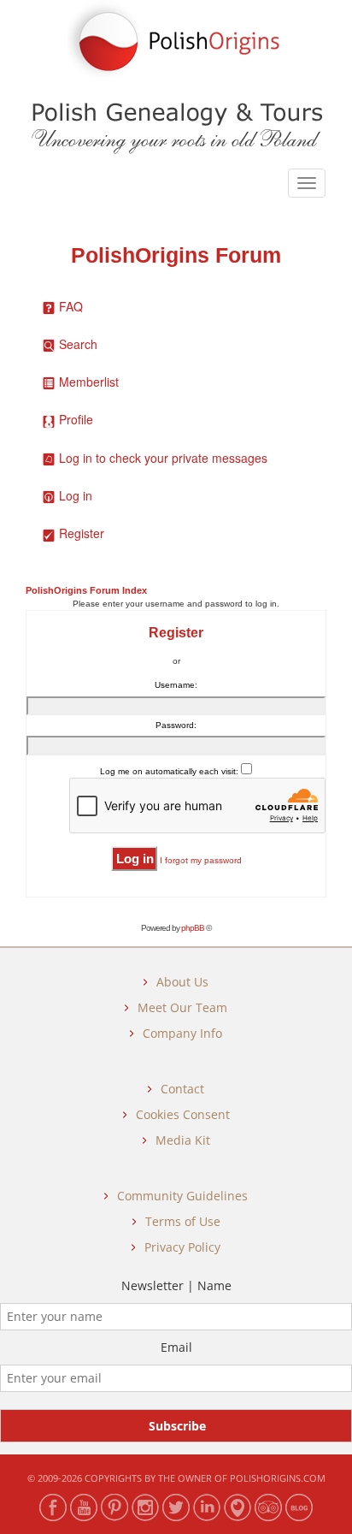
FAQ (71, 306)
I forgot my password (201, 860)
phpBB (192, 928)
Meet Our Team (182, 1007)
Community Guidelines (182, 1196)
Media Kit (182, 1140)
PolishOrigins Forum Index (86, 590)
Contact (182, 1089)
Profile (76, 419)
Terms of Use (182, 1221)
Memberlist (89, 381)
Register (81, 533)
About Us (182, 982)
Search (78, 343)
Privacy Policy (182, 1247)
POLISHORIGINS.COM (278, 1478)
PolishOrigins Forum (176, 255)
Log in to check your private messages (163, 457)
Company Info (182, 1033)
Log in (75, 495)
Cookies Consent (183, 1114)
